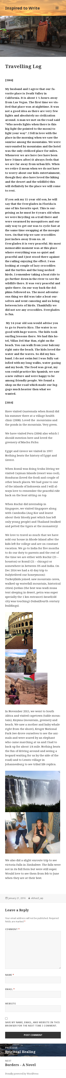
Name (9, 974)
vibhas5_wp (37, 898)
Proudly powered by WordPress (21, 1073)
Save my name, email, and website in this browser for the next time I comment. (32, 1024)
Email (10, 989)
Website (10, 1003)
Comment (12, 929)
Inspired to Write (22, 8)
